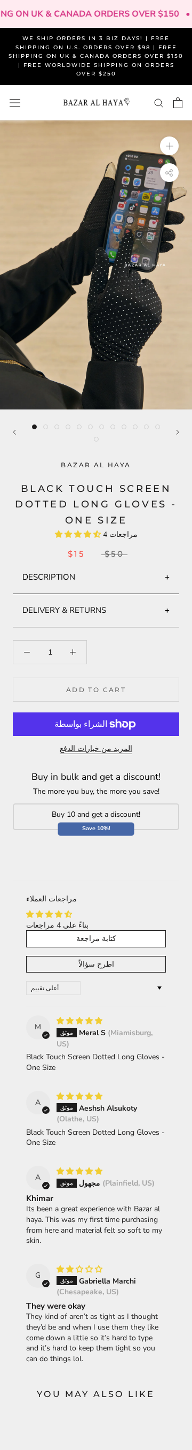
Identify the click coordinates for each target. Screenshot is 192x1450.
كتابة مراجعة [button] (96, 938)
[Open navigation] (15, 103)
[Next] (177, 432)
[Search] (159, 102)
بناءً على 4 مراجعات (57, 925)
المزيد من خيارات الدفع (96, 748)
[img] (79, 1021)
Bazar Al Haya (96, 465)
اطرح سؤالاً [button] (96, 964)
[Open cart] (177, 102)
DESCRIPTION (48, 577)
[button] (79, 534)
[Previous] (14, 432)
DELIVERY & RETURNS (64, 610)
